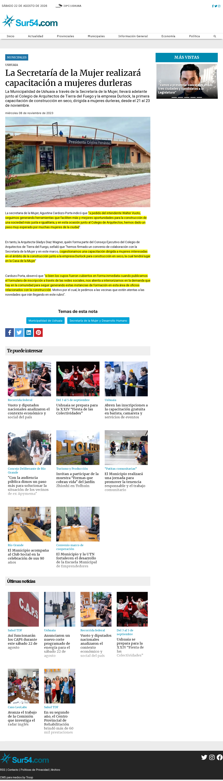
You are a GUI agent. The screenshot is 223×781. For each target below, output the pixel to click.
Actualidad (35, 36)
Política (194, 36)
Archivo (55, 769)
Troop (29, 777)
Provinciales (65, 36)
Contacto (12, 769)
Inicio (10, 36)
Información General (133, 36)
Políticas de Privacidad (35, 769)
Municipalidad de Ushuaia (45, 320)
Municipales (96, 36)
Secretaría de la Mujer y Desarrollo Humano (98, 320)
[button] (160, 81)
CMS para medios (11, 777)
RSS (2, 769)
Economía (168, 36)
